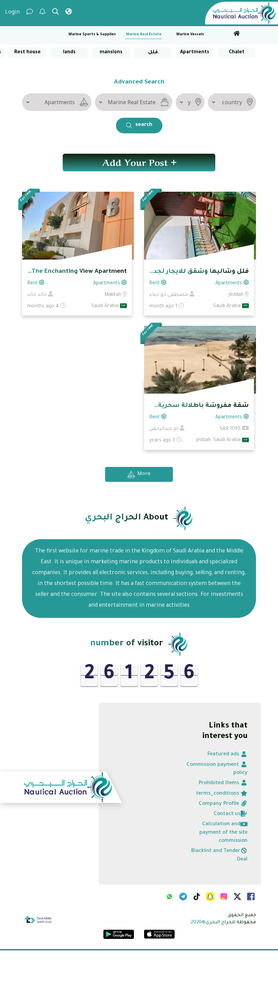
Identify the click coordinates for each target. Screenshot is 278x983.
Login (12, 13)
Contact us (227, 814)
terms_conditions (218, 794)
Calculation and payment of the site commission (223, 832)
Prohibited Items (219, 783)
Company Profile (219, 804)
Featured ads (223, 754)
